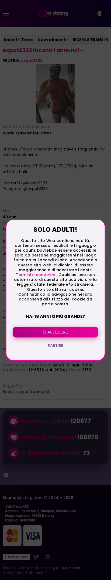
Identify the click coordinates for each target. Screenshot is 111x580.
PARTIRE (55, 345)
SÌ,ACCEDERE (55, 332)
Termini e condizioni (36, 274)
